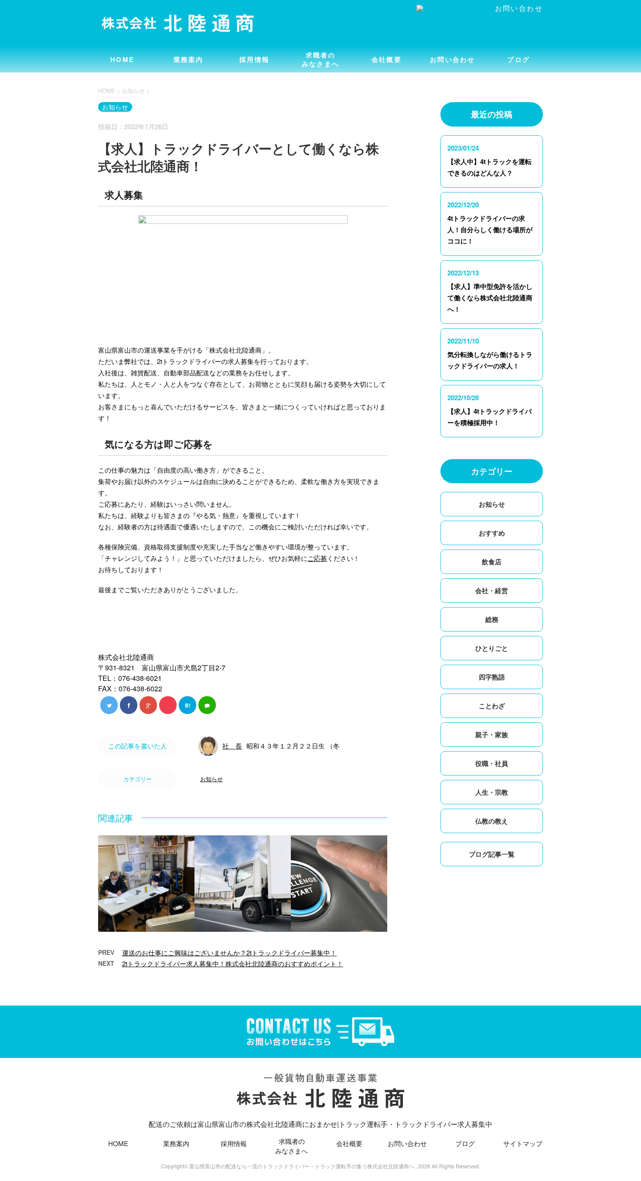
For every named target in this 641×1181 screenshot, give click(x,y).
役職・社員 (491, 763)
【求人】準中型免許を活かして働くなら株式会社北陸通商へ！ (489, 298)
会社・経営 (491, 590)
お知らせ (211, 779)
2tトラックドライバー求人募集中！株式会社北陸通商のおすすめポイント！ (232, 963)
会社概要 (387, 59)
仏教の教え (491, 821)
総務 (491, 619)
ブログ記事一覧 (492, 854)
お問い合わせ (452, 59)
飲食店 (491, 561)
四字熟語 (492, 677)
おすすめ (492, 533)
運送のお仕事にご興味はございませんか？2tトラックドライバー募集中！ (229, 952)
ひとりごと (491, 648)
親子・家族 (491, 734)
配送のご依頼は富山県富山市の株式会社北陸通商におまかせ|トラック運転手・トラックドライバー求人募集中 (320, 1124)
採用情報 (254, 59)
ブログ (518, 59)
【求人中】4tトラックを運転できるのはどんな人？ (489, 167)
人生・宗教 (491, 792)
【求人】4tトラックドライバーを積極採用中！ (489, 416)
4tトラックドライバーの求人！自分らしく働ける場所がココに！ (489, 229)
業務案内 (189, 59)
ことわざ (492, 706)
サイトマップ (522, 1143)
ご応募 (317, 558)
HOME (122, 59)
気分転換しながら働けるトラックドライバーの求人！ (489, 360)
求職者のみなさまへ (320, 59)
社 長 (232, 745)
